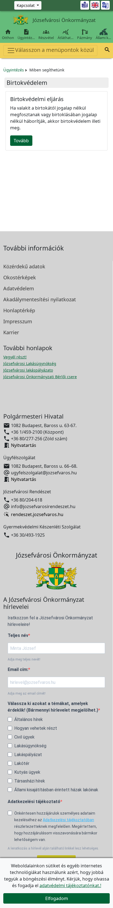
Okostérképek (19, 277)
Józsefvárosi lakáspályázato (28, 370)
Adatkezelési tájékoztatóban (68, 820)
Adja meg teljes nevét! (24, 659)
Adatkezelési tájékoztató (34, 801)
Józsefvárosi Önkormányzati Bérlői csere (40, 376)
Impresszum (17, 321)
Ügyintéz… (26, 34)
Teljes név (18, 635)
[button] (107, 50)
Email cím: (18, 669)
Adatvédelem (18, 288)
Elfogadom (56, 898)
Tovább (21, 141)
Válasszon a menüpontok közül (54, 50)
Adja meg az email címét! (27, 693)
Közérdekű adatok (24, 266)
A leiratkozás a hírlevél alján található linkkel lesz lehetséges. (53, 848)
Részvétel (46, 34)
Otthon (8, 34)
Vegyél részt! (15, 357)
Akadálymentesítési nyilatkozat (39, 299)
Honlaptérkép (19, 310)
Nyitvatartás (23, 445)
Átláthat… (66, 34)
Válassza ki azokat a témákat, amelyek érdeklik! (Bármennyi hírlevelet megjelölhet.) (53, 707)
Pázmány (84, 37)
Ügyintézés (13, 70)
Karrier (11, 332)
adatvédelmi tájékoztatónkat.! (70, 885)
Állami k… (103, 37)
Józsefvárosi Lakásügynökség (29, 363)
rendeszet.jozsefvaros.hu (37, 514)
